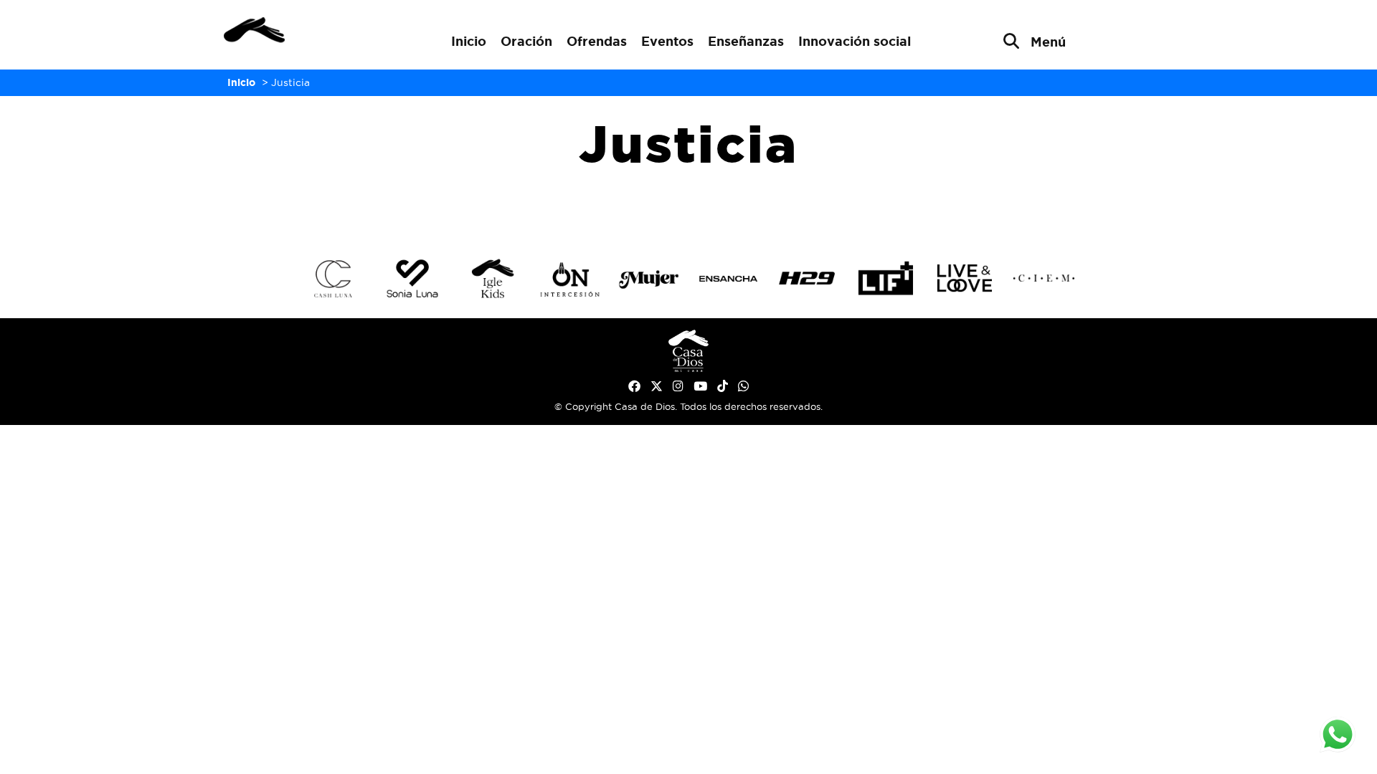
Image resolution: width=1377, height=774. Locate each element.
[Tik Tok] (723, 386)
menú (1048, 41)
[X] (656, 386)
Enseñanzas (746, 41)
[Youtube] (700, 386)
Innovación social (854, 41)
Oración (526, 41)
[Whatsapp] (743, 386)
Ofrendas (597, 41)
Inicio (468, 41)
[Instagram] (678, 386)
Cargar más (688, 209)
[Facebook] (634, 386)
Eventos (667, 41)
